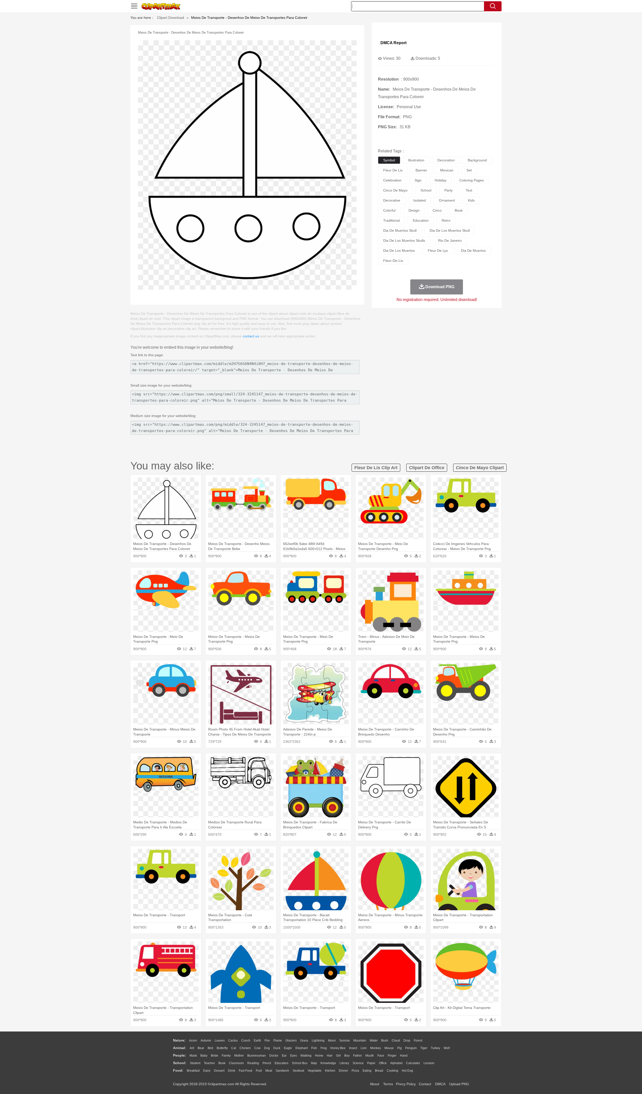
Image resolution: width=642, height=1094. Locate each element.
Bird (210, 1048)
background (477, 160)
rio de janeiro (450, 240)
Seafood (298, 1070)
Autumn (206, 1040)
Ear (284, 1055)
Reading (253, 1063)
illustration (416, 160)
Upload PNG (459, 1084)
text (469, 190)
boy (347, 1055)
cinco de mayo (395, 190)
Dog (267, 1048)
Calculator (413, 1063)
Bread (379, 1070)
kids (471, 200)
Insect (353, 1048)
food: (178, 1070)
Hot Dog (407, 1070)
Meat (268, 1070)
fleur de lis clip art (375, 467)
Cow (257, 1048)
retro (446, 220)
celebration (392, 180)
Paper (371, 1063)
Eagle (288, 1048)
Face (380, 1055)
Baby (203, 1055)
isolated (419, 200)
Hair (330, 1055)
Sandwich (282, 1070)
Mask (193, 1055)
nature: (179, 1040)
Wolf (447, 1048)
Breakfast (193, 1070)
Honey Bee (338, 1048)
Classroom (236, 1063)
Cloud (396, 1040)
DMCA (440, 1084)
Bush (384, 1040)
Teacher (209, 1063)
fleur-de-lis (393, 261)
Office (383, 1063)
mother (239, 1055)
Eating (367, 1070)
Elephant (301, 1048)
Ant (192, 1048)
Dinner (343, 1070)
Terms (388, 1084)
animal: (179, 1048)
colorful (389, 210)
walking (305, 1055)
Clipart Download (170, 18)
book (459, 210)
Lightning (318, 1040)
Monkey (375, 1048)
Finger (392, 1055)
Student (195, 1063)
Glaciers (291, 1040)
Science (358, 1063)
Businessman (256, 1055)
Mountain (359, 1040)
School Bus (299, 1063)
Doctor (273, 1055)
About (374, 1084)
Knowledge (328, 1063)
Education (281, 1063)
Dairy (206, 1070)
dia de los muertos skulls (404, 240)
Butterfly (222, 1048)
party (448, 190)
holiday (440, 180)
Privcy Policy (406, 1084)
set (469, 170)
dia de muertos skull (400, 230)
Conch (245, 1040)
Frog (323, 1048)
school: (179, 1063)
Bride (214, 1055)
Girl (338, 1055)
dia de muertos (473, 251)
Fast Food (245, 1070)
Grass (304, 1040)
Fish (314, 1048)
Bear (201, 1048)
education (421, 220)
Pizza (355, 1070)
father (357, 1055)
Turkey (435, 1048)
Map (314, 1063)
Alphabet (396, 1063)
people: (179, 1055)
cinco (437, 210)
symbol (389, 160)
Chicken (245, 1048)
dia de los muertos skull (450, 230)
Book (221, 1063)
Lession (429, 1063)
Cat (233, 1048)
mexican (446, 170)
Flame (277, 1040)
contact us (251, 336)
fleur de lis (393, 170)
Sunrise (344, 1040)
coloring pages (471, 180)
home (319, 1055)
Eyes (293, 1055)
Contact (425, 1084)
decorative (391, 200)
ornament (447, 200)
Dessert (219, 1070)
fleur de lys (438, 251)
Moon (332, 1040)
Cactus (233, 1040)
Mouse (389, 1048)
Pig (399, 1048)
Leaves (220, 1040)
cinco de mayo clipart (480, 467)
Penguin (411, 1048)
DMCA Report (393, 43)
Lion (364, 1048)
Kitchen (330, 1070)
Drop (407, 1040)
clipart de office (426, 467)
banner (421, 170)
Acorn (193, 1040)
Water (374, 1040)
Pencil (267, 1063)
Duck (276, 1048)
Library (344, 1063)
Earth (257, 1040)
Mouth (369, 1055)
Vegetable (315, 1070)
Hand (404, 1055)
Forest (418, 1040)
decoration (446, 160)
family (226, 1055)
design (414, 210)
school (426, 190)
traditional (391, 220)
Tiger (423, 1048)
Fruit (259, 1070)
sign (418, 180)
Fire (267, 1040)
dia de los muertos (399, 251)
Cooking (392, 1070)
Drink (231, 1070)
